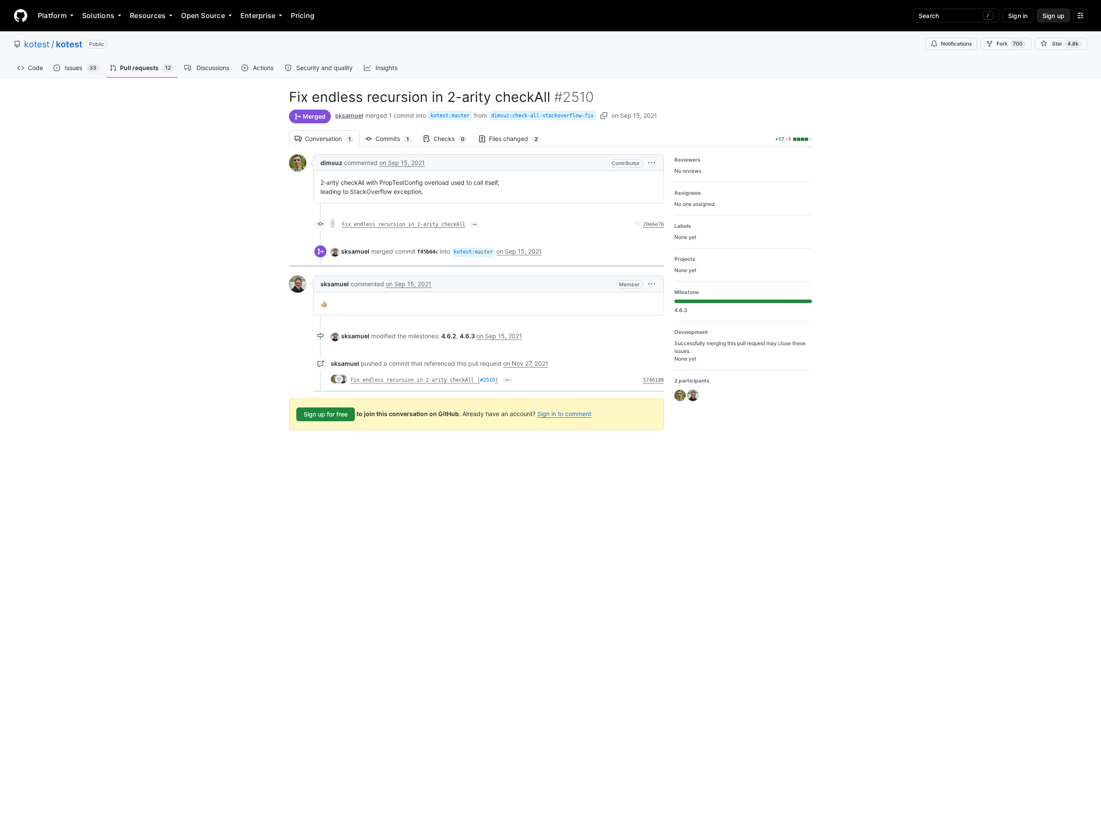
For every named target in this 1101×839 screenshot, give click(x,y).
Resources (148, 15)
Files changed (517, 138)
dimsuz (331, 162)
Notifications (956, 43)
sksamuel (349, 115)
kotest (36, 44)
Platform (52, 15)
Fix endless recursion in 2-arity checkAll (403, 224)
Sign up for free (326, 414)
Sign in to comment (564, 413)
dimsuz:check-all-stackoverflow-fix (542, 116)
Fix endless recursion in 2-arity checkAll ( (415, 380)
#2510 (487, 380)
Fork (1009, 43)
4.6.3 (467, 336)
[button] (651, 163)
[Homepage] (21, 15)
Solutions (98, 15)
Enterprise (257, 15)
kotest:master (450, 116)
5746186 (653, 380)
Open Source (203, 15)
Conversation (332, 138)
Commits (396, 138)
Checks (453, 138)
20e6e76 (653, 224)
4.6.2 (448, 336)
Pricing (302, 15)
